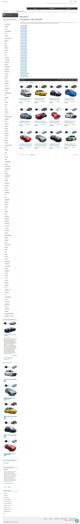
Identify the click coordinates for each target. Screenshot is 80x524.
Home (35, 8)
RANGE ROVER (8, 235)
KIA (5, 154)
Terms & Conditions (7, 499)
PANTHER (7, 216)
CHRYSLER (7, 71)
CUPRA (6, 76)
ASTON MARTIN (8, 31)
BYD (5, 55)
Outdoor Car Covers (7, 505)
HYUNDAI (6, 135)
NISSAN (6, 206)
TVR (5, 287)
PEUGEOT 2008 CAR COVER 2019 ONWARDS (40, 122)
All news (5, 486)
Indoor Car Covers (7, 507)
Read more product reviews (8, 357)
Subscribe (9, 486)
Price (66, 79)
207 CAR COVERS (23, 37)
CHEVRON (7, 69)
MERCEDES (7, 192)
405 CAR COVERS (23, 52)
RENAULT (7, 240)
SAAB (6, 249)
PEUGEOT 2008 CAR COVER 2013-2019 (24, 122)
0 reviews (28, 101)
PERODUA (7, 218)
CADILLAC (7, 57)
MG (5, 195)
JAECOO (6, 142)
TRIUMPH (6, 285)
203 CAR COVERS (23, 33)
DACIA (6, 78)
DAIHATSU (7, 83)
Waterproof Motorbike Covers (9, 483)
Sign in (71, 1)
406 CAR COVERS (23, 54)
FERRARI (6, 97)
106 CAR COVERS (23, 27)
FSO (5, 107)
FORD (6, 104)
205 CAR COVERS (23, 34)
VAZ (5, 294)
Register (75, 1)
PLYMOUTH (7, 223)
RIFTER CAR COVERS (24, 76)
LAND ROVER (7, 166)
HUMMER (6, 133)
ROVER (6, 247)
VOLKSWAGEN (8, 297)
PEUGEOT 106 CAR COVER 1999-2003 (39, 99)
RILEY (6, 242)
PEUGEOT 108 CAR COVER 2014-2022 (69, 99)
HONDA (6, 128)
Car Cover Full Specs (7, 503)
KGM (6, 152)
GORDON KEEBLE (8, 116)
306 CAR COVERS (23, 45)
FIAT (6, 100)
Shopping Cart (52, 8)
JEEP (6, 147)
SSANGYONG (7, 261)
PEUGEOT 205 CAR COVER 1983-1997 (69, 122)
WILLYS (6, 306)
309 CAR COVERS (23, 49)
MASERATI (7, 183)
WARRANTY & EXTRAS (9, 316)
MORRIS (6, 204)
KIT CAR (6, 157)
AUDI (6, 33)
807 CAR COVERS (23, 70)
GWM (6, 121)
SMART (6, 259)
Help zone (5, 493)
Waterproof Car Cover (8, 509)
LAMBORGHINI (8, 161)
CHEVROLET (7, 66)
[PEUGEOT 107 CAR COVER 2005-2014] (56, 91)
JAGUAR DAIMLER (8, 145)
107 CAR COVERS (23, 28)
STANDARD (7, 263)
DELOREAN (7, 88)
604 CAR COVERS (23, 64)
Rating (76, 79)
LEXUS (6, 171)
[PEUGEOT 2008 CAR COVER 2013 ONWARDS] (26, 114)
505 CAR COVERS (23, 61)
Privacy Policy (6, 497)
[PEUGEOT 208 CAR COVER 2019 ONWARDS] (71, 136)
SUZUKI (6, 273)
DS (5, 95)
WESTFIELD (7, 301)
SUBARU (6, 268)
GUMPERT (7, 119)
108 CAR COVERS (23, 30)
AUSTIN (6, 36)
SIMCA (6, 254)
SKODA (6, 256)
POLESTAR (7, 225)
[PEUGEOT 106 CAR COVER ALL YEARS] (41, 91)
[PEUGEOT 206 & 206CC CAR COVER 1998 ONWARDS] (26, 136)
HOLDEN (6, 126)
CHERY (6, 64)
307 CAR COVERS (23, 46)
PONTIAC (6, 228)
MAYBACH (7, 185)
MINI (6, 197)
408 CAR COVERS (23, 57)
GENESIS (6, 112)
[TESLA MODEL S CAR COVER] (10, 333)
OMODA (6, 211)
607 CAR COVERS (23, 67)
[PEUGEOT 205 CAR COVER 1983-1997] (71, 114)
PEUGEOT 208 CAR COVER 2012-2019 (54, 144)
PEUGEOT (7, 221)
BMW (6, 43)
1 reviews (43, 147)
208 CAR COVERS (23, 39)
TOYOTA (6, 280)
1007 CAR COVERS (23, 25)
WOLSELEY (7, 308)
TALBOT (6, 275)
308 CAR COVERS (23, 48)
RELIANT (6, 237)
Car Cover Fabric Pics (8, 501)
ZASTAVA (6, 311)
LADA (6, 159)
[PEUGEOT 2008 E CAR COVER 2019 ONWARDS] (41, 114)
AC (5, 21)
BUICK (6, 52)
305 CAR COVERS (23, 43)
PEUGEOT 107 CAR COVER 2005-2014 (54, 99)
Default (70, 79)
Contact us (6, 495)
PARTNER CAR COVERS (24, 73)
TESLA (6, 278)
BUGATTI (6, 50)
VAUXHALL (7, 292)
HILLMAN (6, 123)
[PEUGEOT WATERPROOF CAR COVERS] (33, 82)
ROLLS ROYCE (8, 244)
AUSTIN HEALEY (8, 38)
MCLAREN (7, 190)
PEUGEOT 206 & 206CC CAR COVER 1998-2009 (25, 144)
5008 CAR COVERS (23, 58)
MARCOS (6, 180)
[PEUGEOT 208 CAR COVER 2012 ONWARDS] (56, 136)
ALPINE (6, 26)
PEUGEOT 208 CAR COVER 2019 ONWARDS (70, 144)
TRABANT (7, 282)
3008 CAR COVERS (23, 40)
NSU (5, 209)
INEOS (6, 138)
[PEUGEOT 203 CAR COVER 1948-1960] (56, 114)
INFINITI (6, 140)
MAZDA (6, 187)
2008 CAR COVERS (23, 31)
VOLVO (6, 299)
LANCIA (6, 164)
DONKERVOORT (8, 93)
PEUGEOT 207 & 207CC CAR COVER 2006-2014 (40, 144)
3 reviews (73, 124)
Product (63, 79)
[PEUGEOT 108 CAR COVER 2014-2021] (71, 91)
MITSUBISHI (7, 199)
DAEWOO (6, 81)
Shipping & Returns (7, 511)
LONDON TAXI (7, 176)
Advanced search (21, 11)
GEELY (6, 109)
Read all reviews (7, 359)
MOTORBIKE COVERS (9, 313)
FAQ (4, 513)
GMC (6, 114)
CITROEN (6, 74)
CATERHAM (7, 59)
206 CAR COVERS (23, 36)
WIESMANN (7, 304)
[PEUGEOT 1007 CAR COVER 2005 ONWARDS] (26, 91)
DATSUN (6, 85)
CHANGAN (7, 62)
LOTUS (6, 178)
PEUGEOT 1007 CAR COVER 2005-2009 (24, 99)
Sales (73, 79)
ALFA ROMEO (7, 24)
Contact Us (69, 8)
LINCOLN (6, 173)
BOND (6, 45)
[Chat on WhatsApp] (77, 521)
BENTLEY (7, 40)
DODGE (6, 90)
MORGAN (6, 202)
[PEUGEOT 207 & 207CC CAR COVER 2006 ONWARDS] (41, 136)
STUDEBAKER (7, 266)
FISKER (6, 102)
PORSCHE (7, 230)
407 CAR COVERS (23, 55)
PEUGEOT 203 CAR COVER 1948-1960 (54, 122)
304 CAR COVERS (23, 42)
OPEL (6, 214)
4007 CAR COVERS (23, 51)
